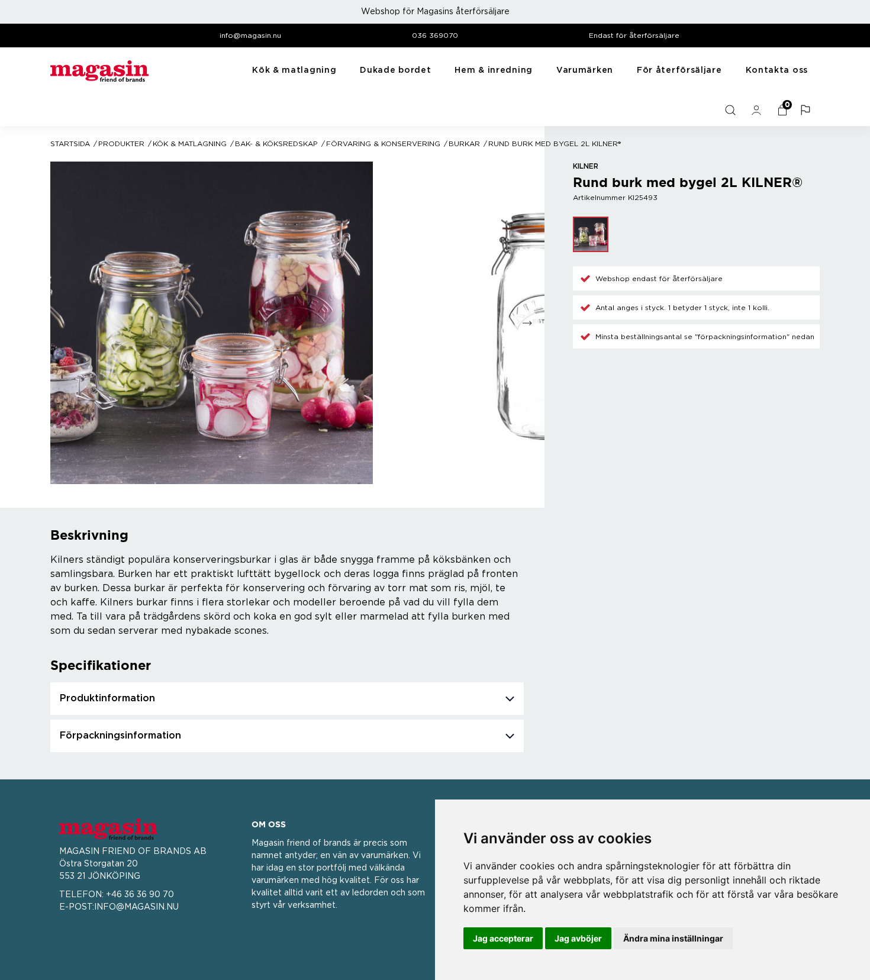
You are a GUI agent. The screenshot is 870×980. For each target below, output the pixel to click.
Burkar (464, 143)
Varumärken (584, 70)
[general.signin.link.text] (758, 110)
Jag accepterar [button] (503, 938)
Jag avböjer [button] (578, 938)
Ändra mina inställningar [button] (673, 938)
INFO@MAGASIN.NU (136, 907)
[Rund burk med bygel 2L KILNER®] (590, 234)
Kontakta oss (777, 70)
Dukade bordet (395, 70)
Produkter (121, 143)
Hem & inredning (494, 70)
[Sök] (731, 110)
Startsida (70, 143)
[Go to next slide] (527, 323)
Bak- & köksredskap (276, 143)
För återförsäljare (679, 70)
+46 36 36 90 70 (140, 895)
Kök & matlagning (294, 70)
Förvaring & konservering (383, 143)
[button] (807, 110)
